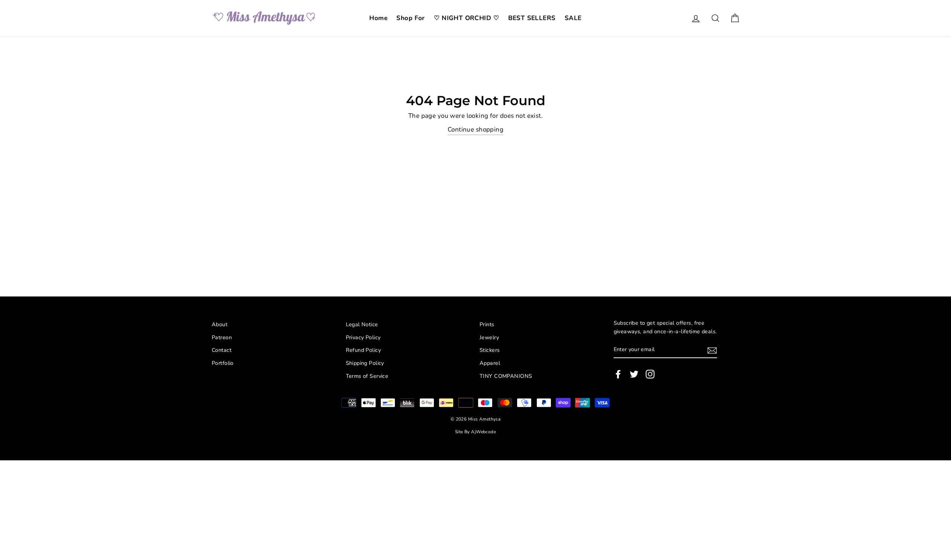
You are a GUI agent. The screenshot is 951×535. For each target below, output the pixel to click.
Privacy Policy (363, 337)
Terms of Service (367, 376)
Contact (221, 350)
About (219, 324)
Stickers (490, 350)
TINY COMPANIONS (506, 376)
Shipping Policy (365, 363)
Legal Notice (362, 324)
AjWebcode (483, 432)
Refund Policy (363, 350)
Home (378, 18)
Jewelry (489, 337)
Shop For (410, 18)
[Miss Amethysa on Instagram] (650, 374)
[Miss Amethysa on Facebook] (618, 374)
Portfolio (223, 363)
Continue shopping (475, 129)
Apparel (490, 363)
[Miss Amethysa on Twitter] (634, 374)
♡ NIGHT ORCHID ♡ (466, 18)
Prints (487, 324)
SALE (573, 18)
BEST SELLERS (532, 18)
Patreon (222, 337)
